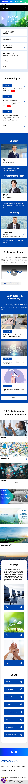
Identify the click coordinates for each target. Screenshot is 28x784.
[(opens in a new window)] (16, 752)
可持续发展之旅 (7, 39)
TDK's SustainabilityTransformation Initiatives (10, 54)
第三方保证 (8, 704)
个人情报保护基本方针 (13, 777)
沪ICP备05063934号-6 (9, 781)
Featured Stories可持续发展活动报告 (8, 46)
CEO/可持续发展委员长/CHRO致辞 (9, 33)
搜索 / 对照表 (8, 719)
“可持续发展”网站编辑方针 (12, 712)
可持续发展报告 (9, 689)
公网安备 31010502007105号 (18, 781)
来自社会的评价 (9, 697)
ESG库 (4, 67)
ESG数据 (8, 681)
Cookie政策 (20, 777)
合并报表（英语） (10, 727)
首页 (2, 4)
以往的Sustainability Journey (10, 283)
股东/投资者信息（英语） (11, 734)
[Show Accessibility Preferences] (3, 780)
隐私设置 (25, 777)
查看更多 (5, 126)
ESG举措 (5, 61)
